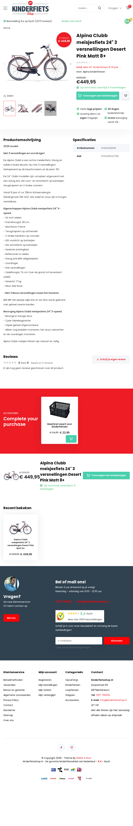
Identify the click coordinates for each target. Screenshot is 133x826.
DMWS (79, 758)
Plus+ (89, 758)
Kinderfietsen (72, 685)
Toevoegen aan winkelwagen (100, 95)
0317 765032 (63, 601)
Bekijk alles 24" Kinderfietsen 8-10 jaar (97, 67)
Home (6, 28)
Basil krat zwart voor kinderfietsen (59, 425)
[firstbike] (89, 778)
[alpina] (71, 778)
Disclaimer (9, 710)
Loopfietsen (72, 690)
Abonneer (117, 640)
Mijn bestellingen (48, 685)
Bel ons (11, 618)
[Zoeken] (100, 8)
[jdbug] (62, 778)
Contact (8, 705)
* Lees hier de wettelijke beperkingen (72, 647)
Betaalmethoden (13, 680)
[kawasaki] (53, 778)
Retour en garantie (14, 690)
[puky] (80, 778)
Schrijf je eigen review (113, 359)
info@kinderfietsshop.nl (93, 601)
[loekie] (44, 778)
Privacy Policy (11, 700)
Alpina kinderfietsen (94, 71)
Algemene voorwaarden (17, 695)
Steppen (70, 695)
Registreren (45, 680)
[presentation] (4, 64)
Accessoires (72, 700)
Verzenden (9, 685)
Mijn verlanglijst (47, 695)
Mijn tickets (45, 690)
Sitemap (8, 715)
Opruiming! (71, 680)
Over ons (8, 720)
